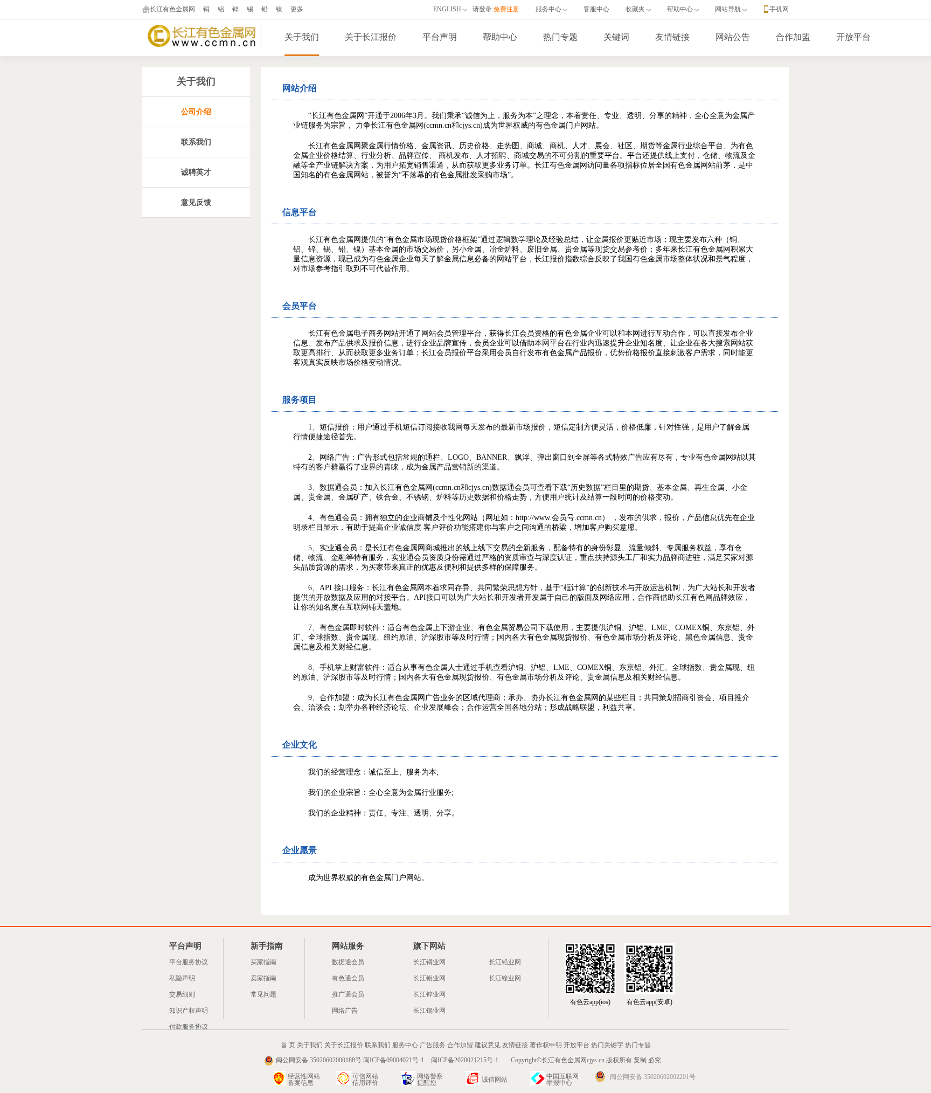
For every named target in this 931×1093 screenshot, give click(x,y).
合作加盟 (793, 36)
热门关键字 (607, 1045)
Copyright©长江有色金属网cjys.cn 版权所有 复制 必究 (586, 1060)
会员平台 (299, 305)
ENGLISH (447, 9)
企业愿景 (299, 850)
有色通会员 (348, 978)
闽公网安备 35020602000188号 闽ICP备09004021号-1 (350, 1060)
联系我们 (378, 1045)
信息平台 (299, 212)
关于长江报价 (371, 36)
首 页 (288, 1045)
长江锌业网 (429, 994)
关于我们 (301, 36)
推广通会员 (348, 994)
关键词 (616, 36)
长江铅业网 (505, 962)
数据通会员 (348, 962)
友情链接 (672, 36)
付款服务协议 (188, 1026)
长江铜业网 (429, 962)
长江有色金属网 (172, 9)
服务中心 (548, 9)
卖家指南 (263, 978)
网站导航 (728, 9)
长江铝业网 (429, 978)
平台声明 (439, 36)
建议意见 (488, 1045)
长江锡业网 (429, 1010)
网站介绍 (299, 88)
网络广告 (345, 1010)
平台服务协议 (188, 962)
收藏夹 (635, 9)
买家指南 (263, 962)
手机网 (779, 9)
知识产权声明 (188, 1010)
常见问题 (263, 994)
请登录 (482, 9)
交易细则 (182, 994)
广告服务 (433, 1045)
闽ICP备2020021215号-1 (465, 1060)
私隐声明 (182, 978)
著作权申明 (546, 1045)
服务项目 (299, 399)
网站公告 (732, 36)
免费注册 (506, 9)
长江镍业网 (505, 978)
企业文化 (299, 744)
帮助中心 (680, 9)
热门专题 (560, 36)
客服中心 (596, 9)
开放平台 (853, 36)
